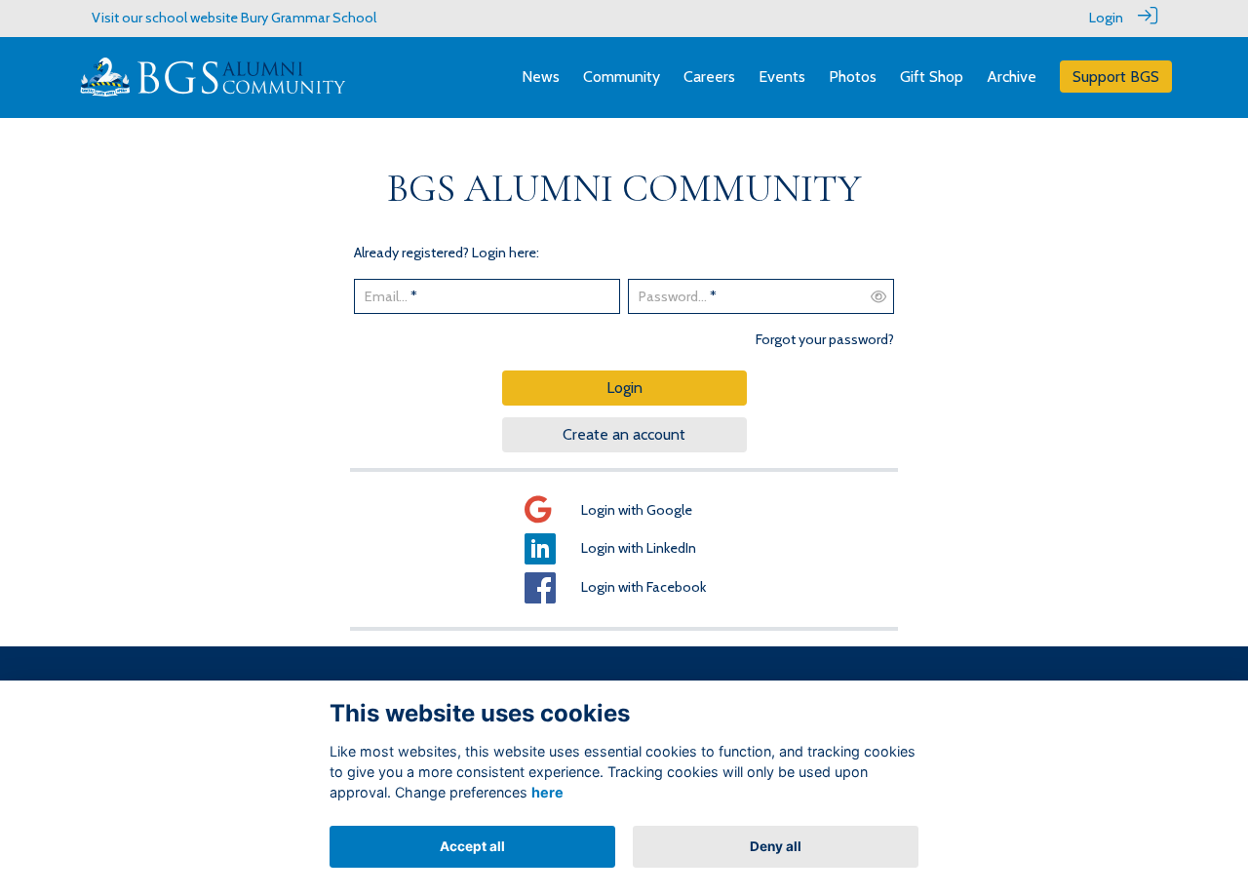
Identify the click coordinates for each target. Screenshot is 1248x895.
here (547, 792)
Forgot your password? (825, 339)
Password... (673, 296)
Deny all (775, 846)
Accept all (472, 846)
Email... (386, 296)
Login (1106, 17)
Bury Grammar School (308, 17)
